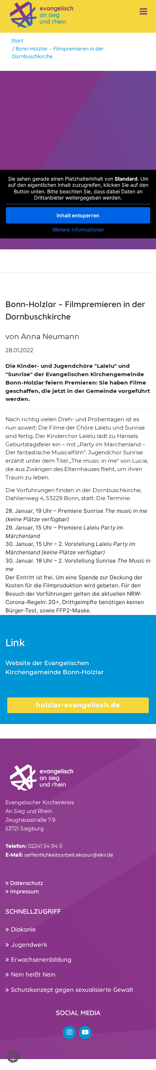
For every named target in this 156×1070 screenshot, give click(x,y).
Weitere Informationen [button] (78, 229)
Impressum (24, 891)
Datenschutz (26, 883)
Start (17, 40)
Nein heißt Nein (32, 974)
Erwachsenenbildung (40, 959)
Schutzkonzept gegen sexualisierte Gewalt (71, 989)
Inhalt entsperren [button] (78, 215)
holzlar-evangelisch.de (78, 705)
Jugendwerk (28, 944)
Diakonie (22, 929)
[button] (13, 1057)
